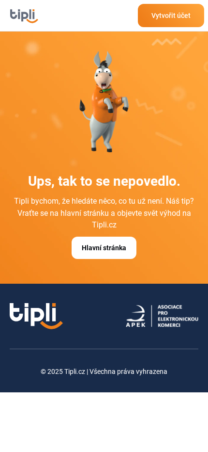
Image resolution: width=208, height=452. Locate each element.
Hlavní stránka (104, 248)
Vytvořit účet (171, 15)
